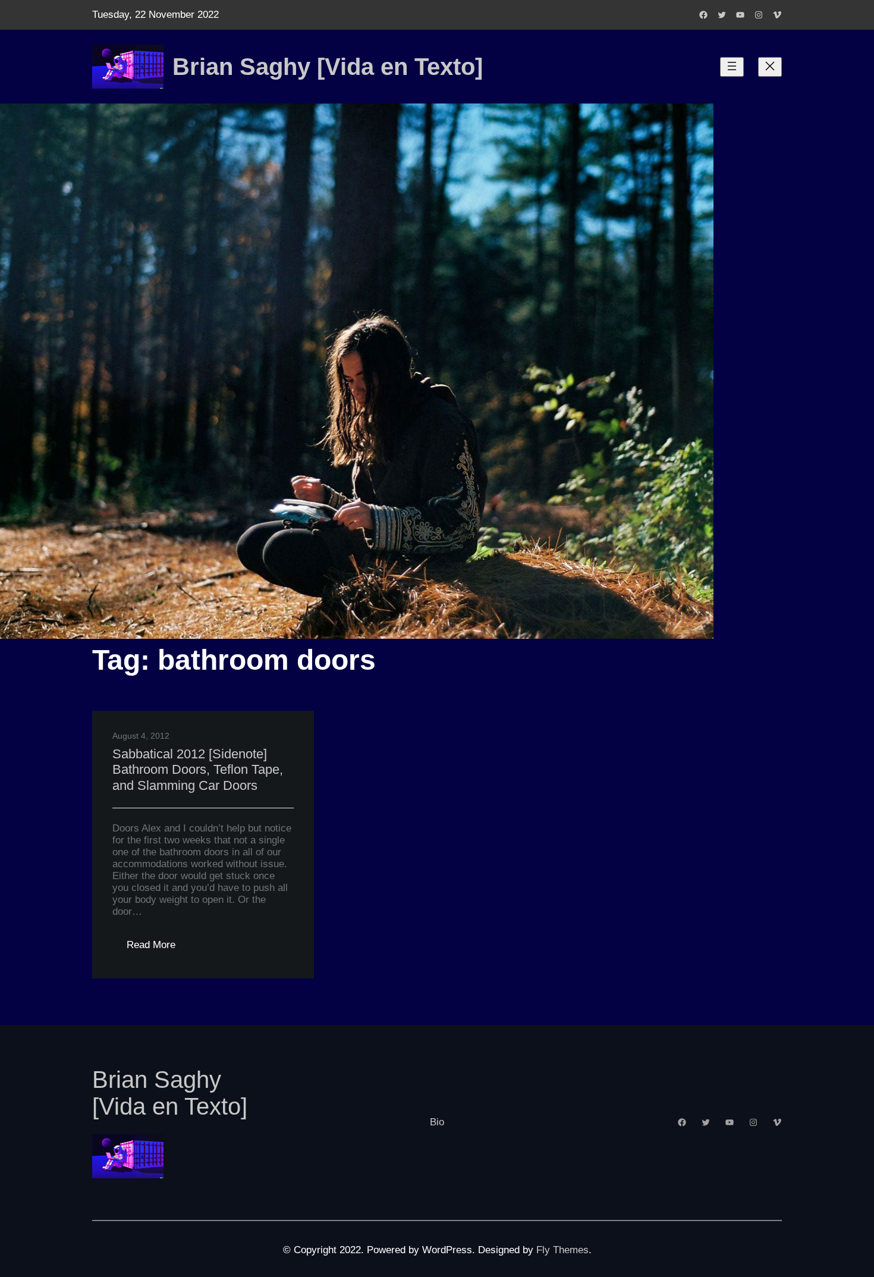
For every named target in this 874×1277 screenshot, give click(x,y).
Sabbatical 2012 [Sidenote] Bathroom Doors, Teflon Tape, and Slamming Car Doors (197, 769)
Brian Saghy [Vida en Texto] (327, 67)
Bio (437, 1122)
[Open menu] (732, 67)
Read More (158, 948)
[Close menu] (770, 67)
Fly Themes (562, 1250)
